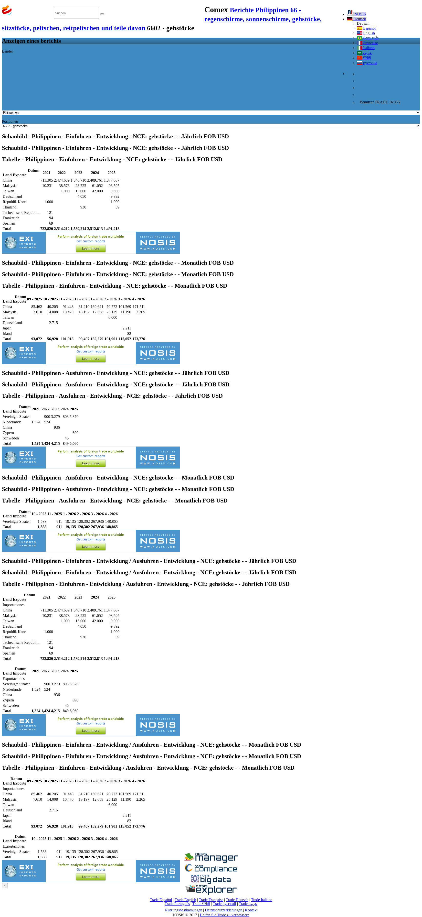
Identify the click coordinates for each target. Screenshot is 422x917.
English (368, 33)
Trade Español (161, 900)
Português (370, 38)
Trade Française (211, 900)
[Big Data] (211, 883)
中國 (366, 57)
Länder (7, 51)
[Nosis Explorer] (211, 893)
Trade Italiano (261, 900)
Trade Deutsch (237, 900)
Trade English (185, 900)
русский (369, 63)
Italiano (368, 48)
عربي (367, 53)
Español (369, 28)
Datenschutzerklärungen (224, 910)
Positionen (10, 121)
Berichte (242, 10)
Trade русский (224, 904)
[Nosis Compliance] (211, 872)
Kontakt (251, 910)
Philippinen (272, 10)
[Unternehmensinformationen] (211, 861)
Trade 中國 (201, 904)
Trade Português (177, 904)
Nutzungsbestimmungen (183, 910)
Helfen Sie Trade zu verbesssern (224, 915)
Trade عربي (248, 904)
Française (370, 43)
